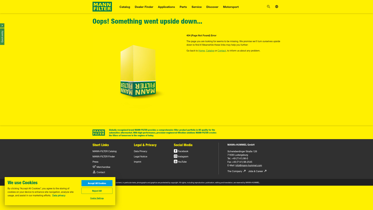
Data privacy (58, 195)
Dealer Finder (144, 6)
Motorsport (231, 6)
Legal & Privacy (145, 145)
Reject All (97, 190)
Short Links (101, 145)
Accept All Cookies (97, 183)
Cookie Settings (97, 198)
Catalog (124, 6)
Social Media (183, 145)
